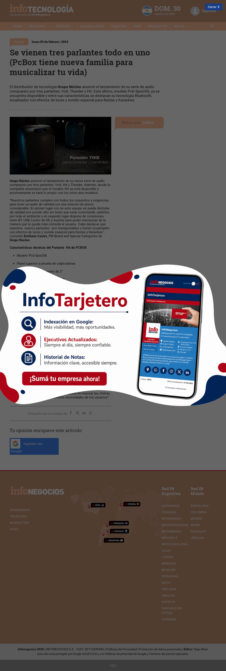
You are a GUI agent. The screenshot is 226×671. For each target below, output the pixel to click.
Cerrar (212, 7)
